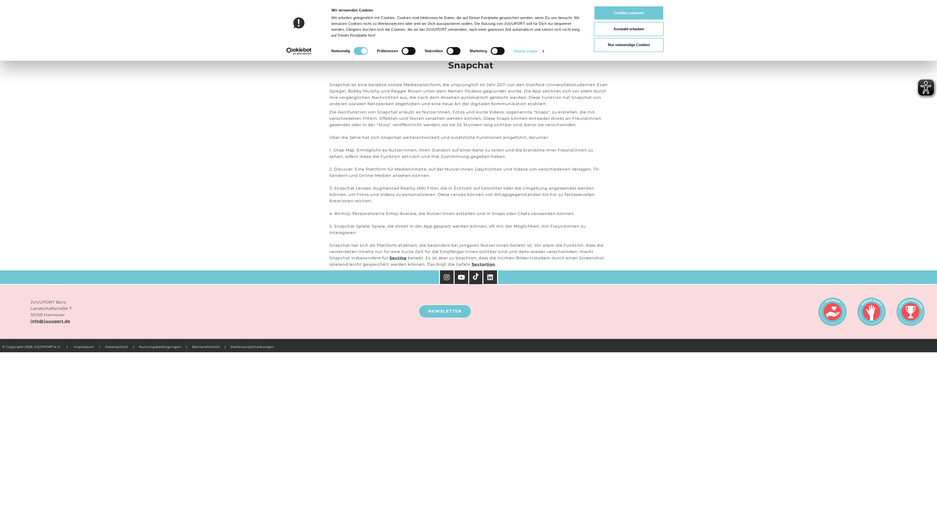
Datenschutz (116, 347)
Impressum (84, 347)
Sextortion (483, 264)
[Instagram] (447, 277)
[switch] (409, 51)
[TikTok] (476, 277)
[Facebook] (490, 277)
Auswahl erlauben (628, 29)
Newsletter (445, 311)
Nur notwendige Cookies (629, 45)
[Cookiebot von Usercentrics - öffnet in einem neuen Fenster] (299, 51)
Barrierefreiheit (206, 347)
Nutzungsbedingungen (160, 347)
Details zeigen (526, 51)
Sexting (398, 258)
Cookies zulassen (629, 13)
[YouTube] (462, 277)
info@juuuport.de (50, 321)
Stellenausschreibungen (252, 347)
